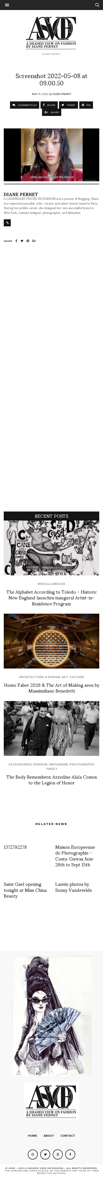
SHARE (50, 105)
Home (32, 1135)
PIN (88, 105)
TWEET (71, 105)
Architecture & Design (39, 677)
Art (65, 677)
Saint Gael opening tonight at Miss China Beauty (25, 889)
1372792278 (15, 846)
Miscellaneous (51, 584)
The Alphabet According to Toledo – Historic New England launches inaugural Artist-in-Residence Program (51, 597)
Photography (82, 764)
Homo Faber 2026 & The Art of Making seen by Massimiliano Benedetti (51, 687)
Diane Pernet (61, 94)
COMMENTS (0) (27, 105)
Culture (77, 677)
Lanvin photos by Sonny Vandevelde (73, 886)
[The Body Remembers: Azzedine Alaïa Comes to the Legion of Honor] (51, 728)
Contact (67, 1135)
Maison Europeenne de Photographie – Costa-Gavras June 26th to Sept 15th (75, 855)
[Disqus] (51, 318)
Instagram (58, 764)
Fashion (40, 764)
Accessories (20, 764)
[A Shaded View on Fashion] (51, 32)
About (49, 1135)
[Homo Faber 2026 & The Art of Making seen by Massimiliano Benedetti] (51, 641)
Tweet (51, 769)
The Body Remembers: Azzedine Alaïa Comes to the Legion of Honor (51, 779)
